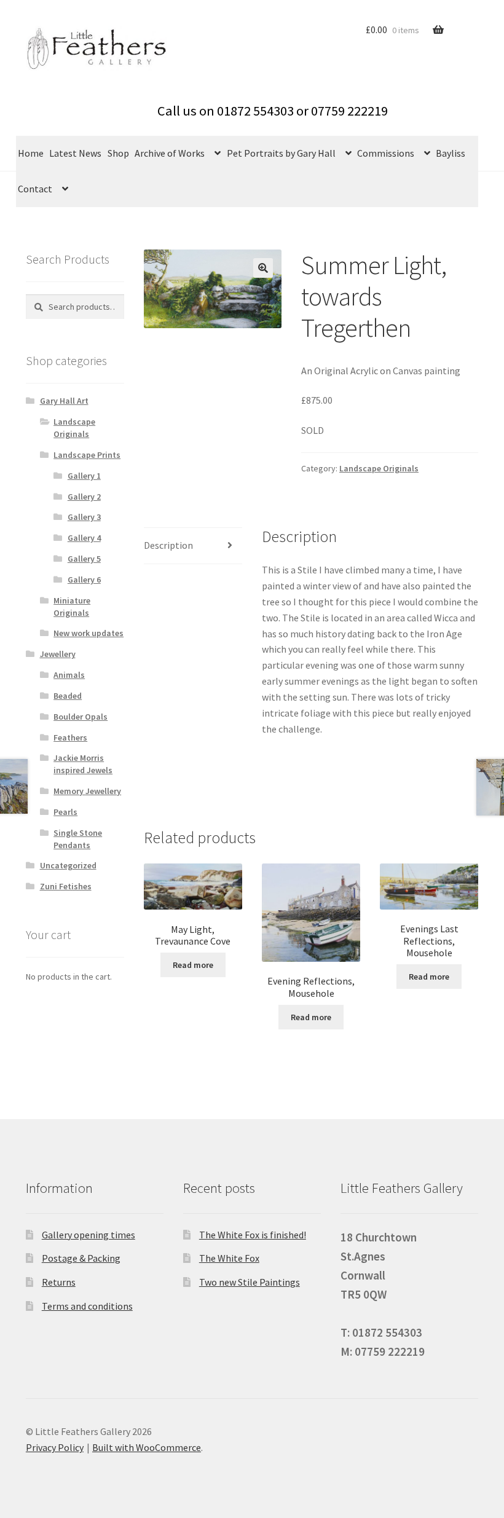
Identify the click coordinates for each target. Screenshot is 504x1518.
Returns (59, 1282)
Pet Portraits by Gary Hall (281, 153)
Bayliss (450, 153)
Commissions (385, 153)
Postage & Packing (81, 1258)
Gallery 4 (84, 537)
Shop (118, 153)
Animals (69, 674)
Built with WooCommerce (146, 1447)
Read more (193, 964)
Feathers (70, 737)
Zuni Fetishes (66, 886)
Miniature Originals (71, 606)
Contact (35, 189)
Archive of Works (170, 153)
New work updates (88, 633)
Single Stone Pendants (77, 839)
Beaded (67, 695)
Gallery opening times (88, 1235)
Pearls (65, 811)
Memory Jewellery (87, 790)
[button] (263, 268)
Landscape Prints (86, 454)
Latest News (75, 153)
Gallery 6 (84, 579)
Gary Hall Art (64, 400)
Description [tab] (168, 545)
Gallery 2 (84, 496)
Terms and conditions (87, 1306)
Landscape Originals (379, 468)
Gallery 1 (84, 475)
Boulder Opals (80, 716)
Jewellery (58, 653)
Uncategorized (68, 865)
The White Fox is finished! (252, 1235)
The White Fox (229, 1258)
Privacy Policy (55, 1447)
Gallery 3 (84, 516)
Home (31, 153)
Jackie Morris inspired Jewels (82, 764)
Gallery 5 (84, 558)
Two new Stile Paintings (249, 1282)
